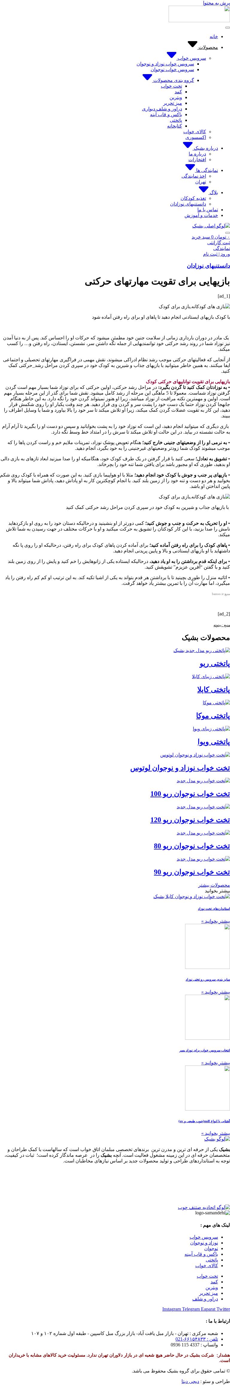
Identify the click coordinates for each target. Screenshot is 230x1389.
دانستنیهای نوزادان (208, 266)
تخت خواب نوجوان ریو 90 (192, 872)
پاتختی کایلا (213, 689)
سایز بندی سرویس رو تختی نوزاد (208, 979)
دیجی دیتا (190, 1381)
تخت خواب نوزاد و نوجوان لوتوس (180, 768)
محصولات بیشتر (214, 885)
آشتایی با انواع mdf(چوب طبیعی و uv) (204, 1121)
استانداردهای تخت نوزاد (214, 908)
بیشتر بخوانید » (215, 921)
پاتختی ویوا (214, 742)
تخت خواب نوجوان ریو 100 (190, 794)
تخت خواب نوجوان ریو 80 (192, 846)
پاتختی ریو (215, 663)
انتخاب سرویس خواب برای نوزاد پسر (204, 1050)
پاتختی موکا (213, 716)
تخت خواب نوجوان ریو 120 (190, 820)
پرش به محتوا (216, 2)
